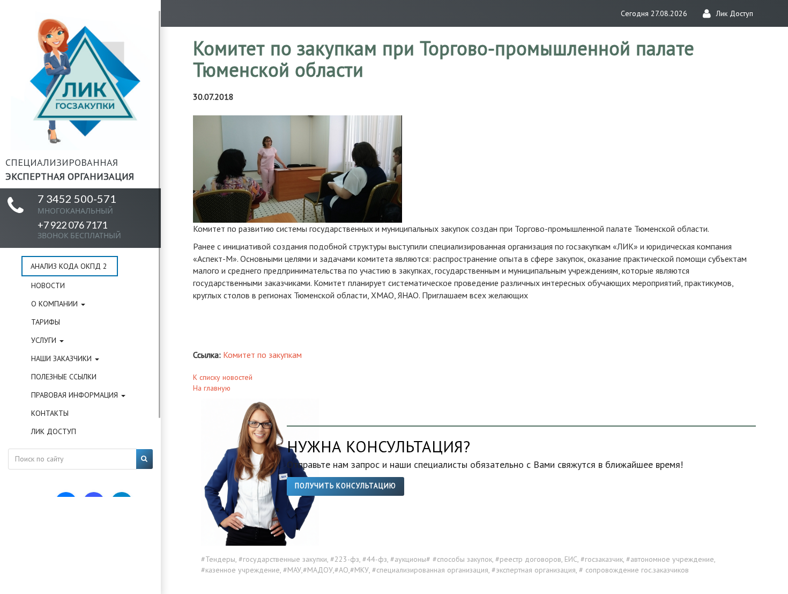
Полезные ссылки (63, 377)
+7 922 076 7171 (79, 229)
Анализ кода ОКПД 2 (69, 266)
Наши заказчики (62, 358)
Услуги (44, 340)
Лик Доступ (53, 431)
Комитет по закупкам (262, 354)
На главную (212, 388)
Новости (48, 285)
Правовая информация (75, 395)
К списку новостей (222, 377)
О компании (55, 304)
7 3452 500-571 (77, 203)
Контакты (50, 413)
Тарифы (45, 322)
